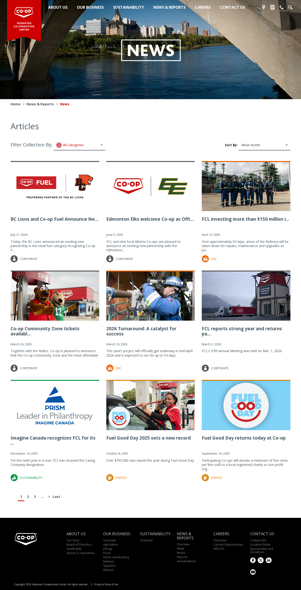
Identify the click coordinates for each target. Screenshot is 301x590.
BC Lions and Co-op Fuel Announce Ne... (54, 219)
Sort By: (242, 145)
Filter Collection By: (47, 145)
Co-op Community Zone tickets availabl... (45, 331)
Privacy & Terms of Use (106, 584)
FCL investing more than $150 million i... (245, 219)
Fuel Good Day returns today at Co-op (244, 438)
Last (56, 496)
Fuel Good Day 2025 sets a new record (148, 438)
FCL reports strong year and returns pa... (242, 331)
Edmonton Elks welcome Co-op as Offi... (150, 219)
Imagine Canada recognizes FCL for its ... (53, 440)
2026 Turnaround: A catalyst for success (141, 331)
